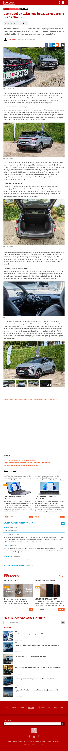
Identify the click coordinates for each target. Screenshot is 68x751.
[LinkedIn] (53, 45)
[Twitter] (50, 45)
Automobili (17, 8)
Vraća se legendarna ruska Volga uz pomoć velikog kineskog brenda (35, 679)
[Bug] (14, 707)
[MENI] (63, 2)
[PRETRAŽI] (63, 622)
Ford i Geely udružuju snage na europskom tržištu (19, 460)
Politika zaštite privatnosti (31, 741)
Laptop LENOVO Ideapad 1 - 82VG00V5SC (14, 498)
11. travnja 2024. (12, 528)
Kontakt (57, 741)
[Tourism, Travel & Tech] (56, 708)
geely (22, 8)
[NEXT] (63, 471)
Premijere (6, 8)
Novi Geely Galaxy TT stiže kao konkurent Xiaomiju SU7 (20, 465)
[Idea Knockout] (49, 707)
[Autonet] (30, 708)
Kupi (31, 517)
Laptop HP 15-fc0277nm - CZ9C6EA (47, 496)
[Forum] (6, 707)
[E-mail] (57, 45)
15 (12, 674)
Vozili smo (11, 8)
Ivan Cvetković (12, 39)
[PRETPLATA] (62, 723)
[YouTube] (34, 736)
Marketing (51, 741)
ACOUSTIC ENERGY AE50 (44, 599)
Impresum (43, 741)
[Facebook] (46, 45)
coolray (26, 8)
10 (63, 45)
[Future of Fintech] (62, 708)
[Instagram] (38, 736)
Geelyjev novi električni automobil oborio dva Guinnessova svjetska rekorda (27, 463)
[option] (18, 496)
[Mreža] (22, 707)
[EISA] (34, 731)
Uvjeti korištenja (17, 741)
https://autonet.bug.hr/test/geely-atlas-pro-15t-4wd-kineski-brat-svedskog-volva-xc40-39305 (30, 399)
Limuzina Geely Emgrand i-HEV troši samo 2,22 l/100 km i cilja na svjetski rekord (38, 667)
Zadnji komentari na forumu (18, 523)
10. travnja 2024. (15, 535)
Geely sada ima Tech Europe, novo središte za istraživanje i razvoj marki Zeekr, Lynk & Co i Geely (39, 691)
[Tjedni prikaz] (59, 2)
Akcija (30, 609)
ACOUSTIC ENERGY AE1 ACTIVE (15, 599)
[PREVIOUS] (59, 471)
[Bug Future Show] (41, 707)
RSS (9, 741)
